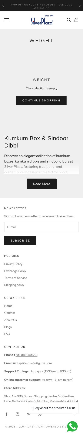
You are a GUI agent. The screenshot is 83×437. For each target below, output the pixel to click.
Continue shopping (41, 100)
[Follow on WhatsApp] (39, 414)
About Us (10, 320)
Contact (9, 313)
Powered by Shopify (61, 426)
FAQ (7, 334)
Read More (41, 184)
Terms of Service (15, 278)
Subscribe (20, 240)
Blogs (8, 327)
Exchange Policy (15, 271)
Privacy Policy (13, 264)
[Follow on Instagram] (17, 414)
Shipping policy (14, 285)
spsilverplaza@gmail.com (35, 363)
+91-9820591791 (26, 355)
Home (8, 306)
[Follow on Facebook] (6, 414)
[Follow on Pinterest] (28, 414)
